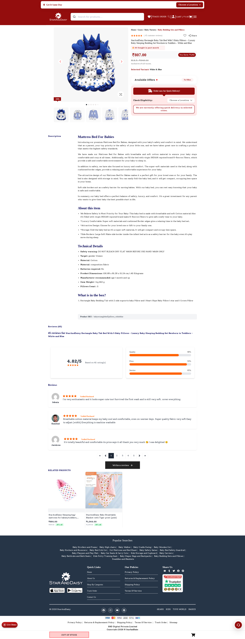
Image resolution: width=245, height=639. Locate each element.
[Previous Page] (105, 456)
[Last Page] (145, 456)
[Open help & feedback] (238, 625)
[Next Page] (139, 456)
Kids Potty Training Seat (105, 556)
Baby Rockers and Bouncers (73, 550)
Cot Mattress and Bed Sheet (123, 550)
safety (157, 142)
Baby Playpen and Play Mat (85, 553)
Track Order (161, 622)
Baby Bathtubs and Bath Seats (76, 556)
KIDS (168, 609)
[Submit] (74, 17)
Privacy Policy (132, 572)
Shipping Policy (132, 584)
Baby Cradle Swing (142, 547)
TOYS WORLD (179, 609)
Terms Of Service (133, 591)
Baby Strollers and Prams (85, 547)
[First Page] (100, 456)
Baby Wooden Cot (162, 547)
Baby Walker (125, 547)
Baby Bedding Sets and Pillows (168, 556)
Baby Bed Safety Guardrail (172, 550)
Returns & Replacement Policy (140, 578)
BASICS (192, 609)
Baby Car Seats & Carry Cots (114, 553)
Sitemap (173, 622)
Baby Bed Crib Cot (98, 550)
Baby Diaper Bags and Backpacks (135, 556)
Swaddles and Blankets (123, 559)
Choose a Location (188, 5)
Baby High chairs (108, 547)
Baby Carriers (166, 553)
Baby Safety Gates (148, 550)
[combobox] (107, 17)
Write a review (120, 465)
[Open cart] (193, 634)
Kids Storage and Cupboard (144, 553)
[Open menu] (195, 16)
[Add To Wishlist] (184, 35)
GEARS (160, 609)
